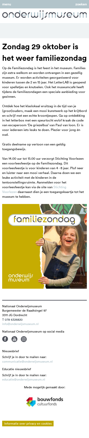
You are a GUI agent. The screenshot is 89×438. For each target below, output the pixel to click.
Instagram (24, 339)
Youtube (14, 339)
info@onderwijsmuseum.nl (20, 324)
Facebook (5, 339)
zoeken (81, 4)
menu (6, 4)
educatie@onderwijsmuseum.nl (23, 379)
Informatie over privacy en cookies (28, 423)
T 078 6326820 (12, 320)
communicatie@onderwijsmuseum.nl (27, 361)
